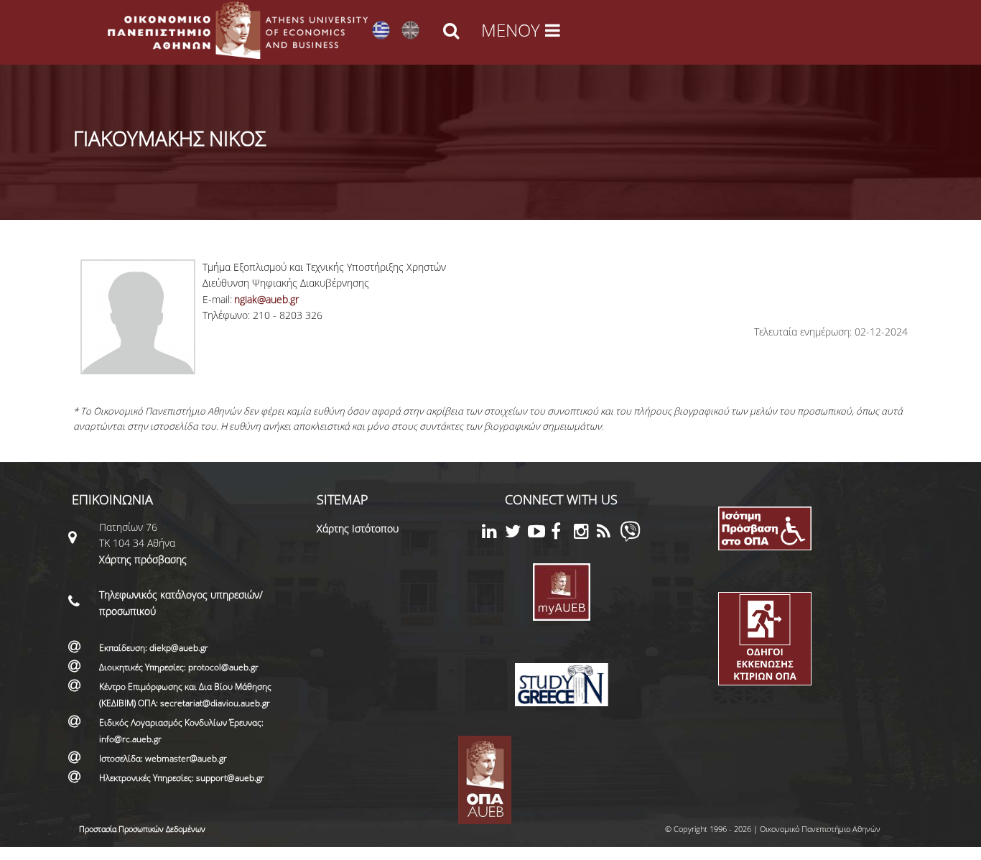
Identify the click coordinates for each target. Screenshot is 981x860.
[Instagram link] (585, 533)
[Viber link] (630, 538)
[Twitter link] (516, 533)
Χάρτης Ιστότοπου (358, 528)
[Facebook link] (562, 533)
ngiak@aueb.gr (266, 299)
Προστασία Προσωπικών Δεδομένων (142, 828)
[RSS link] (608, 533)
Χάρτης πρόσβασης (143, 559)
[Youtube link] (539, 533)
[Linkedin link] (493, 533)
